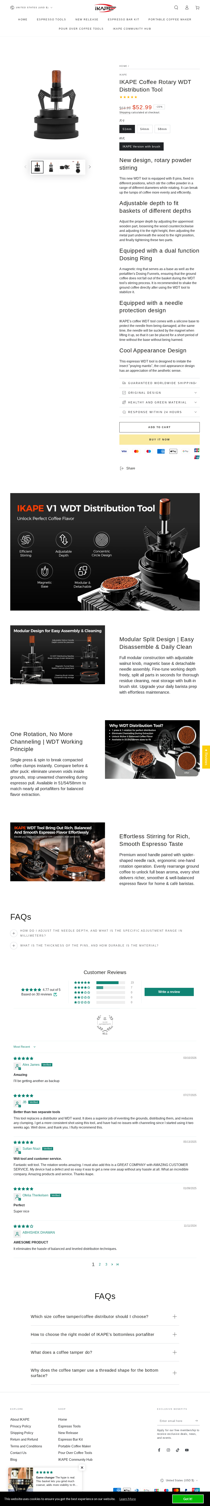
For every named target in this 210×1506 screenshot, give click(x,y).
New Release (68, 1433)
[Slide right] (89, 167)
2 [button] (100, 1264)
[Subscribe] (197, 1420)
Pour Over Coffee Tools (75, 1453)
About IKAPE (20, 1419)
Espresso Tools (69, 1426)
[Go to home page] (105, 7)
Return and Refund (24, 1439)
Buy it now (159, 439)
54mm (146, 130)
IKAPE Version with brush (141, 148)
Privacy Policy (20, 1426)
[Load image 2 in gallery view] (51, 167)
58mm (164, 130)
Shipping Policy (21, 1433)
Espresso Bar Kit (70, 1439)
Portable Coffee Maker (74, 1446)
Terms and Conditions (26, 1446)
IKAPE (123, 74)
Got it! (187, 1499)
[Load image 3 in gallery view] (64, 167)
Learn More (127, 1499)
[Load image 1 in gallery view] (37, 167)
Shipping (125, 112)
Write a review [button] (169, 992)
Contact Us (18, 1453)
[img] (23, 1058)
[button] (176, 7)
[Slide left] (25, 167)
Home (123, 66)
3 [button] (106, 1264)
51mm (128, 130)
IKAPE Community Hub (75, 1459)
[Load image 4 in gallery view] (78, 167)
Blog (13, 1459)
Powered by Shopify (21, 1486)
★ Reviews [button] (206, 757)
